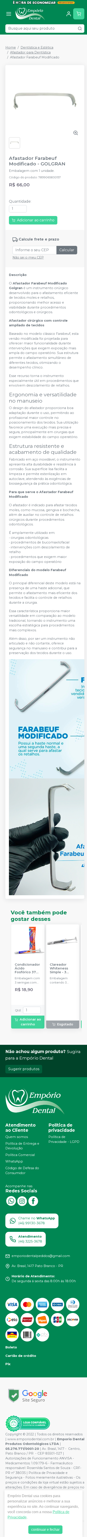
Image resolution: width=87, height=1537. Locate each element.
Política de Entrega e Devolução (22, 1146)
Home (10, 47)
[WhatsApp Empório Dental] (11, 1201)
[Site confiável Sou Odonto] (27, 1423)
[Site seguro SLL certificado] (27, 1396)
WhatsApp (14, 1162)
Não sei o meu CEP (28, 257)
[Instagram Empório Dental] (22, 1201)
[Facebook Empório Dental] (33, 1201)
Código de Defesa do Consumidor (22, 1170)
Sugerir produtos (23, 1069)
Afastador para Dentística (30, 52)
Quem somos (16, 1137)
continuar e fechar (45, 1529)
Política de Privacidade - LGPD (63, 1139)
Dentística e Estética (37, 47)
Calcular (66, 250)
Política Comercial (20, 1155)
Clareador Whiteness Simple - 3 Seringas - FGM (62, 968)
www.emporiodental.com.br (30, 1439)
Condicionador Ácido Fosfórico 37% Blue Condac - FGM (27, 968)
